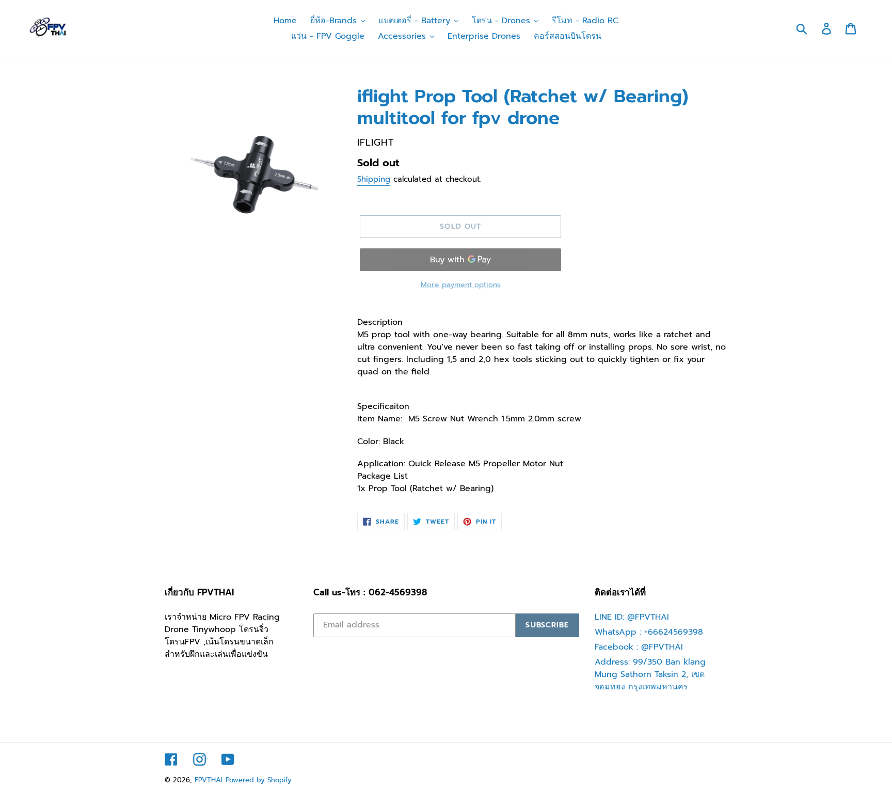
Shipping (373, 179)
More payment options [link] (461, 284)
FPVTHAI (208, 780)
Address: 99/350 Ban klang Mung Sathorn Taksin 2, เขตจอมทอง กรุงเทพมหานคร (650, 674)
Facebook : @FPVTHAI (639, 647)
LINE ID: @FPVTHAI (632, 617)
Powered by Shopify (259, 780)
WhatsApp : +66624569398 (649, 632)
